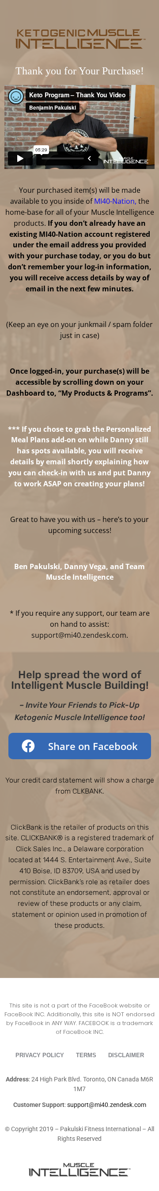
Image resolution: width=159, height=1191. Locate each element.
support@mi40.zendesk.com (78, 635)
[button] (79, 746)
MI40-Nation (114, 201)
